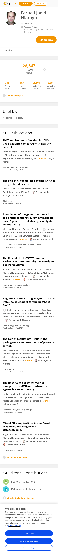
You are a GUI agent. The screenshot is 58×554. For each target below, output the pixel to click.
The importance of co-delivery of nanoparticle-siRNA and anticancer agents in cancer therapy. (25, 386)
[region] (29, 529)
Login (25, 4)
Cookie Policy (14, 526)
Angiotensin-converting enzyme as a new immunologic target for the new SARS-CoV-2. (29, 302)
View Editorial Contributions (20, 498)
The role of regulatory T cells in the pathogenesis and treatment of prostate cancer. (28, 342)
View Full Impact (15, 95)
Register (40, 4)
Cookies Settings (29, 548)
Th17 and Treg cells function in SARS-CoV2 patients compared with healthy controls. (27, 144)
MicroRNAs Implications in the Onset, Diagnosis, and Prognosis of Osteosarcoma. (27, 426)
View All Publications (17, 457)
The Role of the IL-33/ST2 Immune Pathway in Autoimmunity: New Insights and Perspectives (28, 261)
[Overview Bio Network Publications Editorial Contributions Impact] (29, 50)
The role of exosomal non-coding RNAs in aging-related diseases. (29, 182)
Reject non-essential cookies (29, 541)
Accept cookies (29, 533)
